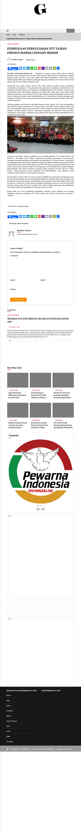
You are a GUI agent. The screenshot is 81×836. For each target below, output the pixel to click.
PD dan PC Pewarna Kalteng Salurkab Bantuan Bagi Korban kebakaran (63, 395)
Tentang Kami (15, 749)
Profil (8, 731)
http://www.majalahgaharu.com (27, 234)
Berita (8, 695)
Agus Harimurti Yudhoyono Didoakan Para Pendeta (17, 395)
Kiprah (8, 716)
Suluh (8, 736)
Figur (8, 700)
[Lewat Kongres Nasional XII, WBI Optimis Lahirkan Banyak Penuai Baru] (40, 380)
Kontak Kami (25, 749)
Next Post (11, 310)
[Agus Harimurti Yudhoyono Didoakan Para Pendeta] (17, 380)
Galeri (8, 706)
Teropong (9, 741)
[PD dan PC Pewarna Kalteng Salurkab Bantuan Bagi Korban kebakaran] (63, 380)
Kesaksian (9, 711)
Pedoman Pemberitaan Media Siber (43, 749)
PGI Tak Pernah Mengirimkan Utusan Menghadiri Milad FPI (63, 425)
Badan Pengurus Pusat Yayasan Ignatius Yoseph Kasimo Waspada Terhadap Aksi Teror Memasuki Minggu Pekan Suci (17, 425)
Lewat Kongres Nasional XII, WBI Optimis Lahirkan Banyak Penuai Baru (39, 395)
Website (13, 289)
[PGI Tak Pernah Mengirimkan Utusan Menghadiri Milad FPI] (63, 410)
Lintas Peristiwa (13, 44)
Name (13, 280)
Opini (8, 726)
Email (43, 280)
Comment (14, 256)
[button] (68, 31)
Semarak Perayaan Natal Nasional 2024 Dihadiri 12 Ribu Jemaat (39, 425)
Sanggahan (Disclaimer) (64, 749)
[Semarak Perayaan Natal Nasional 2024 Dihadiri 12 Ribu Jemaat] (40, 410)
